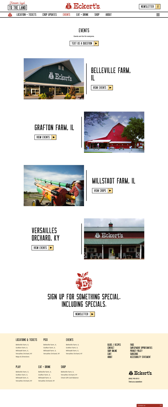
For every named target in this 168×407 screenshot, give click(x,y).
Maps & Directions (22, 357)
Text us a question (135, 382)
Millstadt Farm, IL (22, 351)
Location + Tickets (26, 14)
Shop (96, 14)
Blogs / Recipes (114, 344)
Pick (45, 340)
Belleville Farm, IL (22, 345)
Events (66, 14)
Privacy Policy (136, 350)
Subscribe (134, 354)
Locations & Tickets (26, 340)
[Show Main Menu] (158, 14)
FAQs (132, 344)
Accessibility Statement (140, 357)
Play (18, 367)
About (109, 14)
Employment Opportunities (141, 347)
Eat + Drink (82, 14)
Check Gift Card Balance (69, 378)
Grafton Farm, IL (22, 348)
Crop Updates (49, 14)
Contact (111, 347)
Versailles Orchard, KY (24, 354)
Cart (109, 354)
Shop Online (112, 350)
